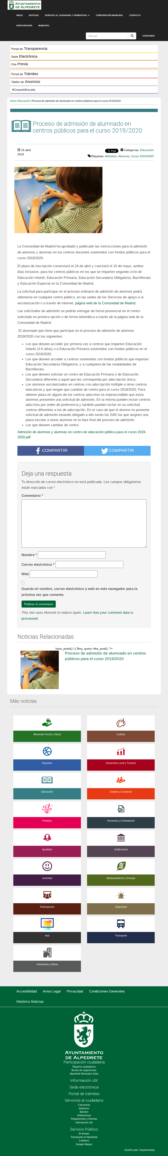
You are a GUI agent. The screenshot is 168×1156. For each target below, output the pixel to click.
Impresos (84, 1108)
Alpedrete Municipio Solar (84, 1073)
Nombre (29, 555)
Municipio (43, 25)
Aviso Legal (52, 991)
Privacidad (75, 991)
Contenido (148, 36)
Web (25, 574)
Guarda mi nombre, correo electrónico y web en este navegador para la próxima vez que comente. (79, 592)
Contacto (135, 15)
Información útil (84, 1080)
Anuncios (25, 82)
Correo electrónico (38, 564)
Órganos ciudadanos (84, 1066)
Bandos (84, 1111)
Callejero (84, 1140)
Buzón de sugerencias (84, 1070)
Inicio (19, 15)
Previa (19, 64)
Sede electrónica (84, 1087)
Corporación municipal (109, 15)
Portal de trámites (84, 1093)
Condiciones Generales (107, 991)
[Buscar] (132, 35)
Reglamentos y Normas (84, 1118)
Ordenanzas (84, 1115)
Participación (24, 25)
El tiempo (84, 1133)
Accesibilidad (26, 991)
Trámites (24, 74)
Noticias (34, 15)
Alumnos (123, 156)
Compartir (54, 450)
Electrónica (24, 56)
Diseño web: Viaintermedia (140, 1150)
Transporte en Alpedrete (84, 1137)
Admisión (111, 156)
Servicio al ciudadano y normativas (66, 15)
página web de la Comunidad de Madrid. (105, 303)
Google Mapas (84, 1144)
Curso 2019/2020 (142, 156)
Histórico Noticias (30, 1002)
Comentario (32, 495)
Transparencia (29, 49)
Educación (24, 101)
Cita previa (84, 1104)
